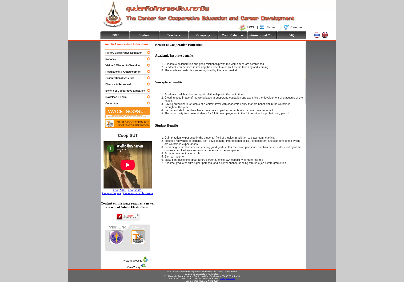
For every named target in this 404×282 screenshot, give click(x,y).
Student (144, 35)
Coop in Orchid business (138, 193)
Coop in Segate (111, 193)
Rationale (109, 59)
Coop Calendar (232, 35)
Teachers (173, 35)
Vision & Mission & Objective (121, 65)
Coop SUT (119, 190)
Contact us (110, 103)
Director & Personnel (116, 84)
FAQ (291, 35)
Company (203, 35)
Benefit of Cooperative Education (123, 90)
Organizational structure (118, 78)
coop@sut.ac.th (227, 278)
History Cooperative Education (122, 52)
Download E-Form (114, 97)
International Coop (262, 35)
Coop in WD (135, 190)
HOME (114, 35)
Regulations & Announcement (121, 71)
